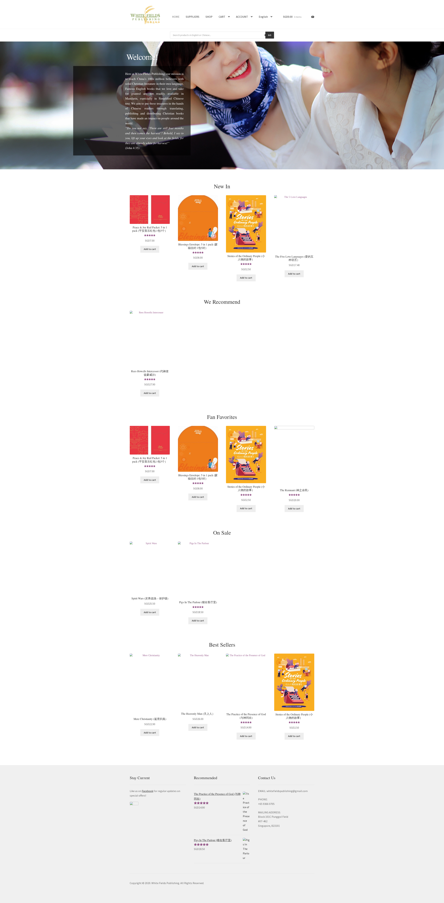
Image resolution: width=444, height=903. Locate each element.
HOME (176, 16)
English (263, 16)
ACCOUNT (242, 16)
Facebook (147, 791)
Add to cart (150, 249)
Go (269, 35)
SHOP (209, 16)
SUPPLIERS (192, 16)
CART (222, 16)
